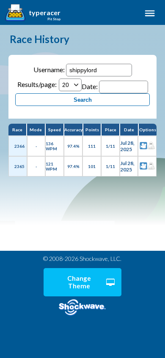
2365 (19, 166)
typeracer (44, 12)
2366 (19, 146)
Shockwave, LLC (82, 307)
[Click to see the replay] (143, 146)
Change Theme (79, 282)
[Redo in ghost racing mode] (151, 146)
